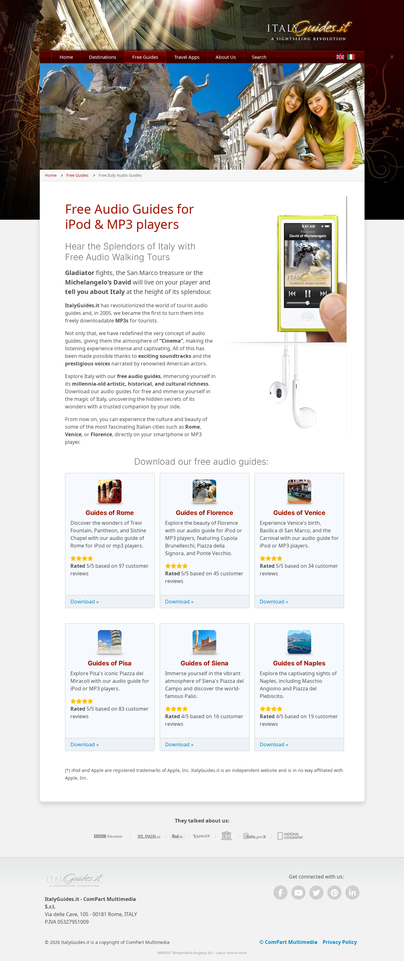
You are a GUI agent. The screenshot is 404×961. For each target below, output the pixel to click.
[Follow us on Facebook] (280, 892)
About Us (226, 57)
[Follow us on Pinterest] (334, 892)
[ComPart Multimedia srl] (75, 883)
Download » (84, 601)
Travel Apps (186, 57)
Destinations (102, 57)
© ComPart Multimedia (288, 942)
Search (259, 57)
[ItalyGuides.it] (314, 25)
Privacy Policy (340, 942)
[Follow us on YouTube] (298, 892)
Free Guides (145, 57)
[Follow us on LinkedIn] (352, 892)
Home (66, 57)
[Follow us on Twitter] (316, 892)
